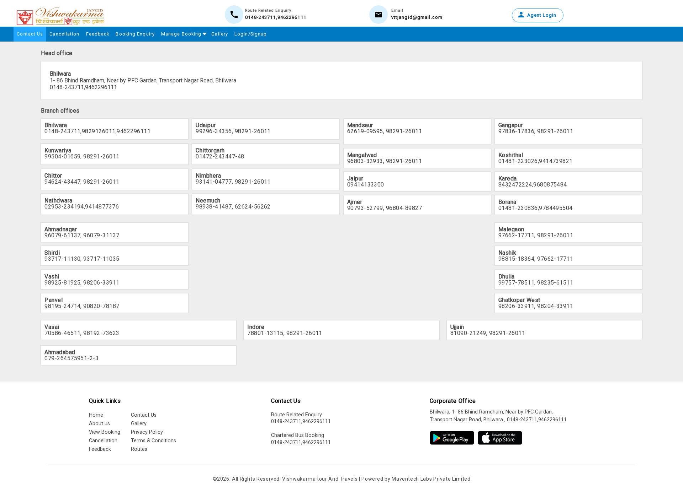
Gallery (219, 34)
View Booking (104, 432)
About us (99, 424)
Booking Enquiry (135, 34)
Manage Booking (181, 34)
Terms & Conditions (153, 441)
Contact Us (30, 34)
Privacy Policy (147, 432)
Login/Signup (250, 34)
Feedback (98, 34)
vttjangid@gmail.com (417, 17)
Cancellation (64, 34)
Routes (139, 449)
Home (96, 415)
